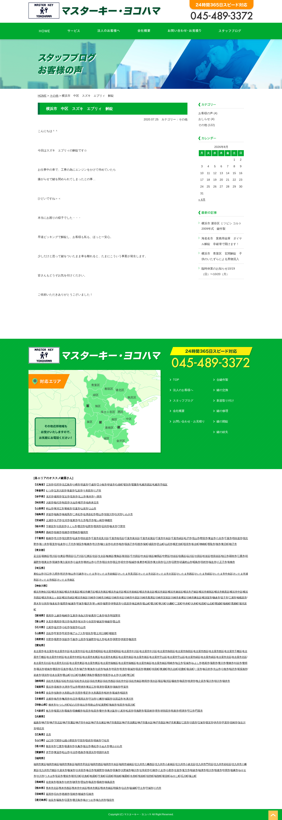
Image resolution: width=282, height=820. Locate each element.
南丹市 (58, 698)
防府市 (89, 740)
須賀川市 (109, 514)
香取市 (211, 544)
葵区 (160, 681)
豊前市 (67, 776)
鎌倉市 (216, 597)
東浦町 (163, 669)
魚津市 (74, 621)
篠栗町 (126, 776)
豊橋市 (230, 663)
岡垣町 (118, 776)
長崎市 (100, 782)
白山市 (82, 627)
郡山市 (100, 514)
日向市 (58, 794)
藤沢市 (88, 603)
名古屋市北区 (223, 657)
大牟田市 (81, 770)
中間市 (226, 770)
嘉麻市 (234, 770)
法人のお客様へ (183, 390)
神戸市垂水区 (145, 722)
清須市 (45, 675)
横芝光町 (178, 544)
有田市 (121, 704)
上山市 (92, 508)
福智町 (158, 776)
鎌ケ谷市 (105, 544)
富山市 (116, 621)
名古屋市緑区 (192, 657)
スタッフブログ (183, 400)
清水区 (154, 681)
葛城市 (116, 692)
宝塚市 (201, 722)
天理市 (79, 692)
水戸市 (58, 520)
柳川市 (135, 770)
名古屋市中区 (62, 651)
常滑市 (123, 669)
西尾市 (206, 663)
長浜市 (49, 686)
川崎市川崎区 (103, 597)
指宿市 (110, 800)
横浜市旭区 (58, 591)
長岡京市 (83, 698)
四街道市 (86, 538)
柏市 (121, 544)
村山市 (49, 508)
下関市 (58, 740)
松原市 (129, 710)
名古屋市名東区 (91, 657)
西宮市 (209, 722)
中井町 (186, 603)
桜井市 (108, 692)
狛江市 (225, 556)
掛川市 (218, 681)
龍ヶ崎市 (99, 520)
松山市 (66, 752)
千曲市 (74, 639)
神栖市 (108, 520)
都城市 (82, 794)
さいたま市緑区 (203, 573)
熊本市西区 (65, 788)
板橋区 (110, 556)
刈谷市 (238, 663)
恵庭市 (84, 484)
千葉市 (228, 538)
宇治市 (92, 698)
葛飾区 (45, 556)
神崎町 (203, 544)
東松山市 (39, 573)
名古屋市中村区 (55, 657)
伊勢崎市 (75, 532)
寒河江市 (59, 508)
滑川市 (66, 621)
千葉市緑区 (177, 538)
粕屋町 (93, 776)
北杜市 (49, 633)
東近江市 (91, 686)
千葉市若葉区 (147, 538)
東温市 (58, 752)
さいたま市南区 (66, 579)
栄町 (145, 544)
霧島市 (60, 800)
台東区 (61, 556)
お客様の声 (205, 113)
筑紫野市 (99, 770)
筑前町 (142, 776)
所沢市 (64, 573)
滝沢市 (49, 496)
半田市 (115, 669)
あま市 (114, 675)
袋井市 (226, 681)
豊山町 (66, 675)
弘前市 (79, 490)
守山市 (74, 686)
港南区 (109, 427)
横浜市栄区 (161, 591)
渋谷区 (174, 556)
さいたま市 (90, 573)
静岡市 (145, 681)
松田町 (202, 603)
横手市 (82, 502)
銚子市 (233, 544)
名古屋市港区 (125, 657)
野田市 (204, 538)
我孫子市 (130, 544)
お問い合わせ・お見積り (189, 421)
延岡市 (49, 794)
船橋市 (49, 538)
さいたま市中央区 (222, 573)
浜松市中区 (122, 681)
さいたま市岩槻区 (107, 573)
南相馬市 (67, 514)
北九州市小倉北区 (185, 764)
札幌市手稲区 (160, 484)
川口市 (48, 573)
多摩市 (141, 562)
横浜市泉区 (102, 591)
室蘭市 (135, 484)
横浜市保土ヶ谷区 (52, 597)
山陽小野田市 (69, 740)
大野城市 (126, 770)
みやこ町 (175, 776)
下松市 (105, 740)
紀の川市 (74, 704)
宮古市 (66, 496)
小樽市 (76, 484)
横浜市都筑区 (206, 591)
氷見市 (49, 621)
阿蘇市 (117, 788)
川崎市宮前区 (163, 597)
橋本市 (52, 704)
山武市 (168, 544)
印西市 (139, 544)
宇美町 (101, 776)
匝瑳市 (187, 544)
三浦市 (232, 597)
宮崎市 (74, 794)
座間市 (64, 603)
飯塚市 (71, 770)
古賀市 (178, 770)
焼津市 (191, 681)
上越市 (58, 615)
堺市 (157, 710)
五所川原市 (60, 490)
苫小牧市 (102, 484)
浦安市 (80, 544)
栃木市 (113, 526)
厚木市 (37, 603)
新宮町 (166, 776)
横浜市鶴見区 (221, 591)
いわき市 (128, 514)
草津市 (100, 686)
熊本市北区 (52, 788)
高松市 (95, 746)
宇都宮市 (51, 526)
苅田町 (110, 776)
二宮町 (178, 603)
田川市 (210, 770)
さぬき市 (104, 746)
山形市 (84, 508)
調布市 (233, 556)
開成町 (219, 603)
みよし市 (196, 663)
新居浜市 (91, 752)
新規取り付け (225, 400)
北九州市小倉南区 (165, 764)
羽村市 (204, 562)
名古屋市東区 (77, 663)
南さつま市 (89, 800)
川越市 (80, 573)
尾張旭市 (242, 669)
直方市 (186, 770)
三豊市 (60, 746)
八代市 (157, 788)
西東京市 (47, 562)
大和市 (45, 603)
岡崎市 (171, 663)
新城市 (131, 669)
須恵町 (150, 776)
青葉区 (95, 385)
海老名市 (55, 603)
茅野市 (116, 639)
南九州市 (101, 800)
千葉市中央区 (163, 538)
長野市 (58, 639)
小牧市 (225, 669)
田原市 (139, 669)
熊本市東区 (94, 788)
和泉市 (175, 710)
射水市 (82, 621)
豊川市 (222, 663)
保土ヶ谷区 (108, 412)
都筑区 (108, 388)
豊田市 (56, 669)
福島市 (58, 514)
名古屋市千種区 (233, 651)
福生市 (212, 562)
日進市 (64, 669)
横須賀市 (207, 597)
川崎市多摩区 (178, 597)
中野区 (166, 556)
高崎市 (49, 532)
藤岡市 (84, 532)
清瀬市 (56, 562)
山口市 (49, 740)
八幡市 (100, 698)
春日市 (90, 770)
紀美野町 (104, 704)
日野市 (175, 562)
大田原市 (61, 526)
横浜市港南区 (131, 591)
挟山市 (72, 573)
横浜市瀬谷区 (175, 591)
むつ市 (49, 490)
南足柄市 (137, 603)
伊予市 (49, 752)
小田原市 (127, 603)
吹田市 (87, 710)
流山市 (196, 538)
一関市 (98, 496)
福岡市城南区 (126, 764)
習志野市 (67, 538)
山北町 (210, 603)
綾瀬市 (72, 603)
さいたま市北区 (147, 573)
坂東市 (74, 520)
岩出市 (84, 704)
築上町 (193, 776)
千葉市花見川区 (100, 538)
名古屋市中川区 (130, 651)
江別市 (49, 484)
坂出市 (87, 746)
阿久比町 (173, 669)
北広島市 (67, 484)
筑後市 (218, 770)
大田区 (198, 556)
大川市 (40, 776)
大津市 (66, 686)
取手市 (90, 520)
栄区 (106, 438)
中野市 (49, 639)
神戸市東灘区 (173, 722)
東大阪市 (112, 710)
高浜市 (40, 669)
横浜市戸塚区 (191, 591)
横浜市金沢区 (116, 591)
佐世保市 (51, 782)
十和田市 (88, 490)
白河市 (118, 514)
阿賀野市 (115, 615)
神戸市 (45, 722)
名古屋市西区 (200, 651)
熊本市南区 (107, 788)
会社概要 (179, 410)
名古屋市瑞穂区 (109, 663)
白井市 (114, 544)
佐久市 (100, 639)
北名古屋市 (56, 675)
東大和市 (158, 562)
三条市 (100, 615)
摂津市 (183, 710)
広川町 (184, 776)
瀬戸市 (83, 669)
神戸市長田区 (114, 722)
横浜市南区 (81, 597)
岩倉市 (37, 675)
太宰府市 (144, 770)
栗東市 (108, 686)
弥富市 (106, 675)
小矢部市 (91, 621)
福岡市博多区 (67, 764)
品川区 (190, 556)
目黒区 (182, 556)
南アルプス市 (77, 633)
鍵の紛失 (222, 432)
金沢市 (58, 627)
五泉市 (74, 615)
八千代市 (71, 544)
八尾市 (121, 710)
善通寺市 (70, 746)
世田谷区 (216, 556)
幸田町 (155, 669)
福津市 (202, 770)
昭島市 (196, 562)
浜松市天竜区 (53, 681)
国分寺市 (107, 562)
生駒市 (58, 692)
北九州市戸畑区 (48, 770)
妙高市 (92, 615)
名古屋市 (39, 651)
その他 (202, 125)
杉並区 (206, 556)
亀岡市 (66, 698)
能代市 (58, 502)
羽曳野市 (139, 710)
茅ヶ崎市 (97, 603)
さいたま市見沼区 (128, 573)
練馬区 (158, 556)
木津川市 (128, 698)
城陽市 (108, 698)
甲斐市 (58, 633)
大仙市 (74, 502)
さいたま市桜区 (48, 579)
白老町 (119, 484)
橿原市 (124, 692)
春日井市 (208, 669)
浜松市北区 (68, 681)
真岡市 (97, 526)
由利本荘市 (92, 502)
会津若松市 (89, 514)
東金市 (212, 538)
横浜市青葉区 (72, 591)
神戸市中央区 (83, 722)
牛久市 (82, 520)
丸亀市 (79, 746)
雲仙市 (84, 782)
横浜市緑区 (68, 597)
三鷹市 (241, 556)
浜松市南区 (135, 681)
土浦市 (49, 520)
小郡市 (170, 770)
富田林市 (149, 710)
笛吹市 (89, 633)
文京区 (101, 556)
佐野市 (89, 526)
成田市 (152, 544)
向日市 (74, 698)
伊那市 (124, 639)
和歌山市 (93, 704)
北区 (94, 556)
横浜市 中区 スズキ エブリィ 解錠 (79, 109)
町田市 (149, 562)
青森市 (71, 490)
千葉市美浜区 (132, 538)
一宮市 (198, 669)
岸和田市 (166, 710)
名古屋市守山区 (158, 657)
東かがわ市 (116, 746)
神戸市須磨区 (129, 722)
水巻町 (134, 776)
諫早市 (76, 782)
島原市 (92, 782)
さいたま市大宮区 (166, 573)
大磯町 (170, 603)
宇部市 (81, 740)
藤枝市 (175, 681)
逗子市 (224, 597)
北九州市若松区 (222, 764)
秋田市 (66, 502)
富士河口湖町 (101, 633)
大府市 (99, 669)
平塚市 (80, 603)
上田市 (82, 639)
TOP (176, 379)
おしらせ (204, 119)
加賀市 (74, 627)
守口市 (191, 710)
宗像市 (116, 770)
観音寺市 (51, 746)
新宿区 (126, 556)
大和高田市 (97, 692)
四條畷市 (78, 710)
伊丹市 (217, 722)
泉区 (89, 421)
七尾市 (49, 627)
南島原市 (110, 782)
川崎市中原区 (132, 597)
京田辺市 (118, 698)
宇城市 (149, 788)
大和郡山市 (68, 692)
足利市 (105, 526)
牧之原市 (201, 681)
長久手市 (74, 669)
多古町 (195, 544)
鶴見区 (132, 397)
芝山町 (160, 544)
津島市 (90, 675)
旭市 (218, 544)
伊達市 (111, 484)
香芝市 (87, 692)
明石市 (40, 728)
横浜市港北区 (147, 591)
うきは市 (50, 776)
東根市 (68, 508)
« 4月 (201, 199)
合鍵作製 (222, 379)
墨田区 (69, 556)
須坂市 (66, 639)
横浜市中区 (236, 591)
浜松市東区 (96, 681)
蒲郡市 (214, 663)
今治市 (74, 752)
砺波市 (100, 621)
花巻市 (74, 496)
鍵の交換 (222, 390)
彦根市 (58, 686)
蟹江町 (131, 675)
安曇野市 (91, 639)
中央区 (144, 556)
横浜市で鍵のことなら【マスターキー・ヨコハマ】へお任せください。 (95, 10)
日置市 (68, 800)
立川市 (167, 562)
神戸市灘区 (69, 722)
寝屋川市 (59, 710)
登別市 (127, 484)
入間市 (56, 573)
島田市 (183, 681)
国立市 (116, 562)
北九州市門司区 (204, 764)
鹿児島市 (78, 800)
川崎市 (92, 597)
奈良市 (49, 692)
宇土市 (141, 788)
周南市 (97, 740)
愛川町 (154, 603)
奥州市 (90, 496)
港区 (151, 556)
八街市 (220, 538)
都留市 (113, 633)
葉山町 (146, 603)
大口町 (74, 675)
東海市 (91, 669)
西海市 (60, 782)
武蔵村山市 (186, 562)
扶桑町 (82, 675)
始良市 (52, 800)
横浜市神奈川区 (42, 591)
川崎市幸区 (118, 597)
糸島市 (108, 770)
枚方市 (49, 710)
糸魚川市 (83, 615)
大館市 (49, 502)
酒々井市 (44, 544)
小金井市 (78, 562)
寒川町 (162, 603)
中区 (129, 419)
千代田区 (135, 556)
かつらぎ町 (63, 704)
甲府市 (66, 633)
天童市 (76, 508)
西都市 (66, 794)
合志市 (125, 788)
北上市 (82, 496)
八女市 (162, 770)
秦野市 (106, 603)
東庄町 (225, 544)
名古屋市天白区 (42, 663)
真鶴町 (235, 603)
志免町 (85, 776)
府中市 (124, 562)
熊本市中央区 (79, 788)
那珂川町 (76, 776)
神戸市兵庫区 (98, 722)
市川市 (58, 538)
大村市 (68, 782)
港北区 (120, 390)
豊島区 (118, 556)
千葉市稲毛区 (116, 538)
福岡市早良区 (82, 764)
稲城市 (132, 562)
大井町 (194, 603)
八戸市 (97, 490)
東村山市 (89, 562)
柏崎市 (66, 615)
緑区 (96, 395)
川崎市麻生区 (194, 597)
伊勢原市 (116, 603)
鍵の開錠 (222, 421)
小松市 (66, 627)
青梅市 (231, 562)
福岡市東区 (40, 764)
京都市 (49, 698)
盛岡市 (58, 496)
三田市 (185, 722)
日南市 (90, 794)
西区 (120, 412)
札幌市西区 (146, 484)
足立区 (37, 556)
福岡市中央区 (111, 764)
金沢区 (120, 440)
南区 (114, 419)
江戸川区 (79, 556)
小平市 (98, 562)
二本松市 (78, 514)
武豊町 (182, 669)
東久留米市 (66, 562)
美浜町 (190, 669)
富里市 (53, 544)
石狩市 (58, 484)
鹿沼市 (81, 526)
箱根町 (227, 603)
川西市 (193, 722)
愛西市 (98, 675)
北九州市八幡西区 (144, 764)
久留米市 (62, 770)
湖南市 (116, 686)
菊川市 (210, 681)
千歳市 (92, 484)
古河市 (66, 520)
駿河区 (167, 681)
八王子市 (222, 562)
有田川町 (130, 704)
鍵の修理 (222, 410)
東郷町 (147, 669)
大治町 (123, 675)
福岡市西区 (97, 764)
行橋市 (154, 770)
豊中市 (103, 710)
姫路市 (37, 722)
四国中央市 (103, 752)
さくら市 (72, 526)
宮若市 (59, 776)
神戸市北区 (56, 722)
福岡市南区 (53, 764)
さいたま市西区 (185, 573)
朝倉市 (194, 770)
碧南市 (48, 669)
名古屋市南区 (143, 663)
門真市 (199, 710)
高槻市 (68, 710)
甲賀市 (124, 686)
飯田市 (132, 639)
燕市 (107, 615)
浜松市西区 (109, 681)
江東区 (88, 556)
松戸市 (188, 538)
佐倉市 (76, 538)
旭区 (98, 406)
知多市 (107, 669)
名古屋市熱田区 (166, 651)
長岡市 (49, 615)
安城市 (187, 663)
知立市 (179, 663)
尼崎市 (233, 722)
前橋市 (58, 532)
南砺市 (108, 621)
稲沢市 (233, 669)
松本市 (108, 639)
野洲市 (82, 686)
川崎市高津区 (147, 597)
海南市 (113, 704)
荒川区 (53, 556)
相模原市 (242, 597)
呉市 (48, 734)
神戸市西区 (159, 722)
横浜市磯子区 (87, 591)
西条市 (82, 752)
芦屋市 (225, 722)
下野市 (121, 526)
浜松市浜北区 (82, 681)
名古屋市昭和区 (94, 651)
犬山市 (217, 669)
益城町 (133, 788)
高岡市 (58, 621)
